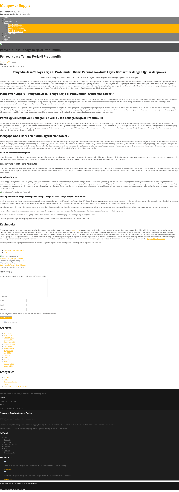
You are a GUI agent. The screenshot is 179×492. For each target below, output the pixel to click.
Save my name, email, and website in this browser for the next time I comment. (29, 314)
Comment (4, 296)
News (6, 384)
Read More (7, 469)
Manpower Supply (15, 5)
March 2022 (8, 362)
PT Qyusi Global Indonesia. (156, 239)
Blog (5, 35)
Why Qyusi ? (8, 442)
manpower (76, 230)
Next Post (13, 264)
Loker (6, 39)
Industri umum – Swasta (17, 30)
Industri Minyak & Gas (16, 26)
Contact (7, 40)
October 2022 (8, 346)
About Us (7, 19)
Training (7, 37)
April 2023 (7, 333)
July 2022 (7, 353)
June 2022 (7, 355)
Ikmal (6, 380)
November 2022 (9, 344)
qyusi (6, 252)
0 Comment (4, 64)
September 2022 (9, 348)
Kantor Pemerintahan (16, 28)
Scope (6, 23)
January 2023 (8, 340)
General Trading (10, 33)
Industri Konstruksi (15, 25)
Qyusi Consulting (10, 453)
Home (6, 17)
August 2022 (8, 351)
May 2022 (7, 357)
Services (7, 446)
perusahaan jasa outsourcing (14, 250)
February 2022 (9, 364)
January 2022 (8, 366)
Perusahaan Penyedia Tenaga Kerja (12, 66)
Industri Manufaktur (15, 32)
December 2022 (9, 342)
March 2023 (8, 335)
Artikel (6, 377)
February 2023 (9, 338)
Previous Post (11, 257)
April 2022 (7, 359)
